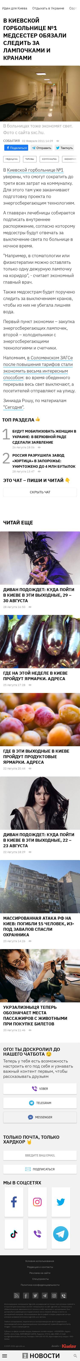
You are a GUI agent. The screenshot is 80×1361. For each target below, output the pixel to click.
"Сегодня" (13, 407)
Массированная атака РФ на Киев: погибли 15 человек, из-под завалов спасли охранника (38, 926)
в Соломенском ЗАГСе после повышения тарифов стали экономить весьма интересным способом (38, 367)
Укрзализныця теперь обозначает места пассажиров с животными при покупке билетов (35, 1015)
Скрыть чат (40, 492)
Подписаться (44, 1169)
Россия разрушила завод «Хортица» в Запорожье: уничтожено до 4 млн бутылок (43, 461)
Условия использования (39, 1261)
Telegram (43, 1103)
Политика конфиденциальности (40, 1284)
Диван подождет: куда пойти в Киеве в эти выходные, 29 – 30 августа (38, 595)
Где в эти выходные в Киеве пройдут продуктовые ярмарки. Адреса (36, 756)
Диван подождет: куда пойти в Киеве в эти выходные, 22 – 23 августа (38, 840)
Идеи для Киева (14, 8)
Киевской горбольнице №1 (35, 170)
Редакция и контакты (40, 1267)
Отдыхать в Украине (48, 8)
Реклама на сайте (40, 1272)
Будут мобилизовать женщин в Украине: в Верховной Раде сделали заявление (44, 437)
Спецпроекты (40, 1278)
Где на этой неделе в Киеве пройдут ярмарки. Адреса (35, 675)
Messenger (43, 1117)
